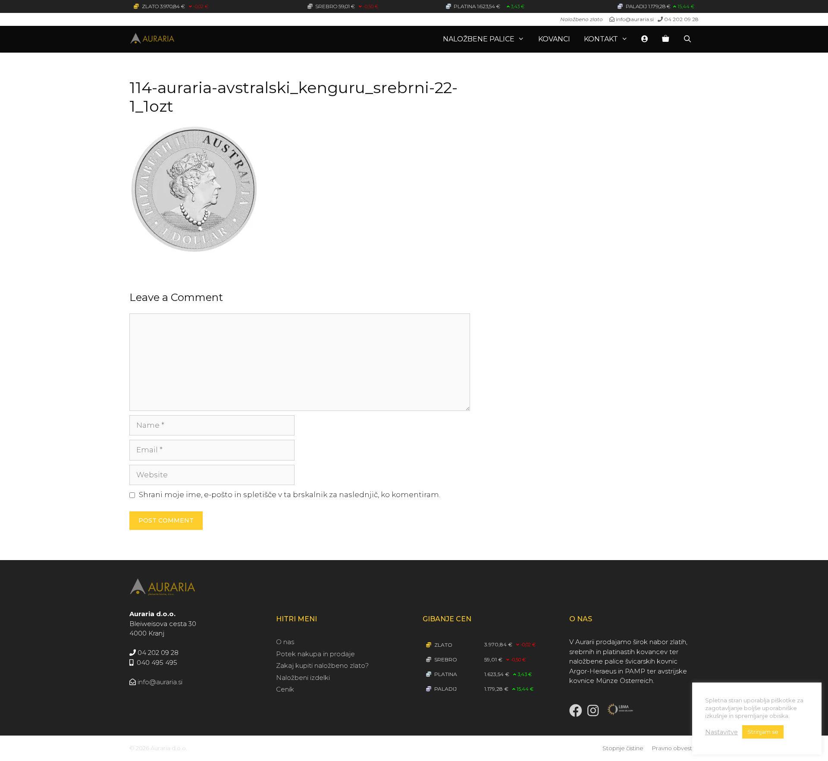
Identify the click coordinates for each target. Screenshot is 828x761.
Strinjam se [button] (762, 731)
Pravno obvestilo (675, 748)
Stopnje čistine (622, 748)
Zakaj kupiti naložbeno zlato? (322, 665)
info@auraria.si (635, 19)
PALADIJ (445, 689)
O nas (285, 642)
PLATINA (445, 674)
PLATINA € (488, 6)
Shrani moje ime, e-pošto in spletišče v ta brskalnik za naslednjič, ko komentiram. (289, 494)
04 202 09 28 (681, 19)
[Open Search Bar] (687, 39)
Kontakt (601, 39)
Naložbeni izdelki (303, 677)
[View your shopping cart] (665, 39)
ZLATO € (174, 6)
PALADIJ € (659, 6)
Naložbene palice (478, 39)
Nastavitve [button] (721, 732)
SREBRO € (346, 6)
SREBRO (445, 659)
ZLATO (442, 645)
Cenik (285, 689)
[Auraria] (176, 39)
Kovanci (554, 39)
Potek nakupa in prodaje (315, 654)
